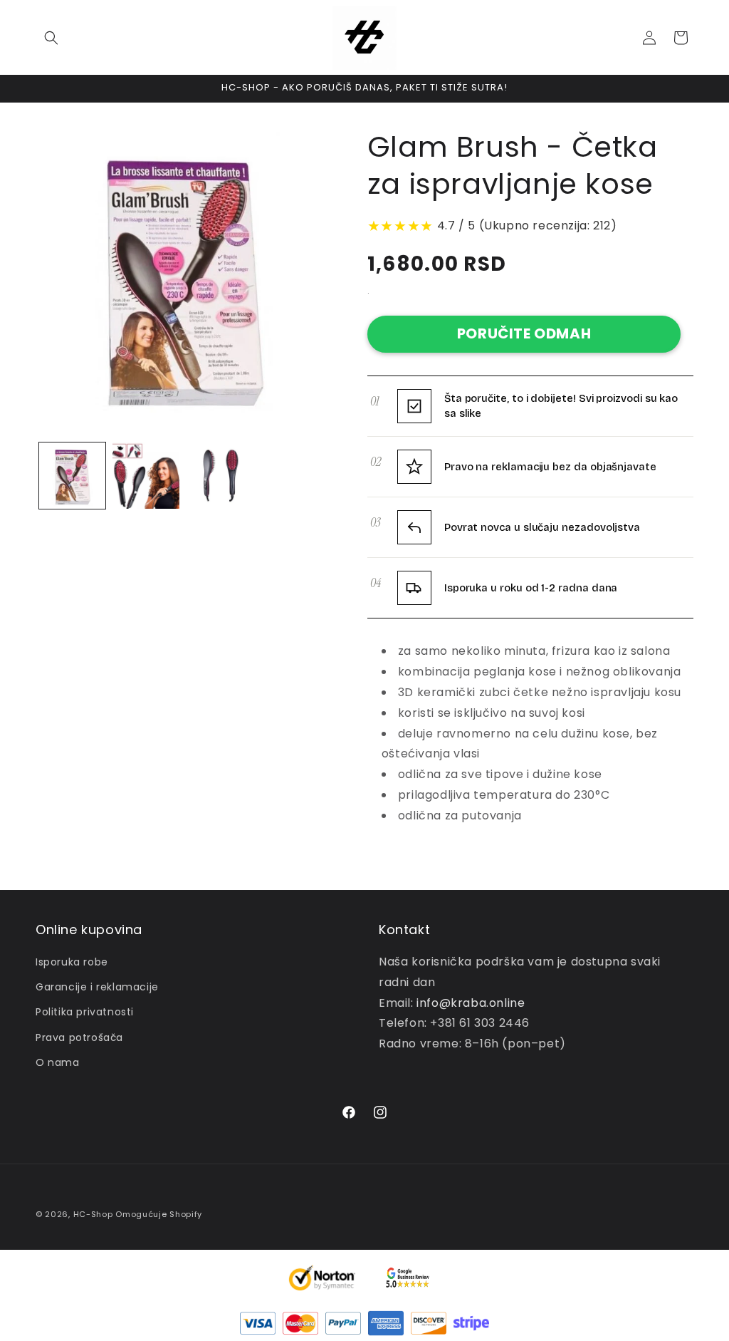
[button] (51, 37)
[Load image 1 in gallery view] (72, 475)
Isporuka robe (72, 962)
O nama (58, 1062)
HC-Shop (93, 1214)
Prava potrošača (79, 1037)
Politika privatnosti (85, 1012)
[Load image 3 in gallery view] (220, 475)
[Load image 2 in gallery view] (145, 475)
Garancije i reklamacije (97, 987)
